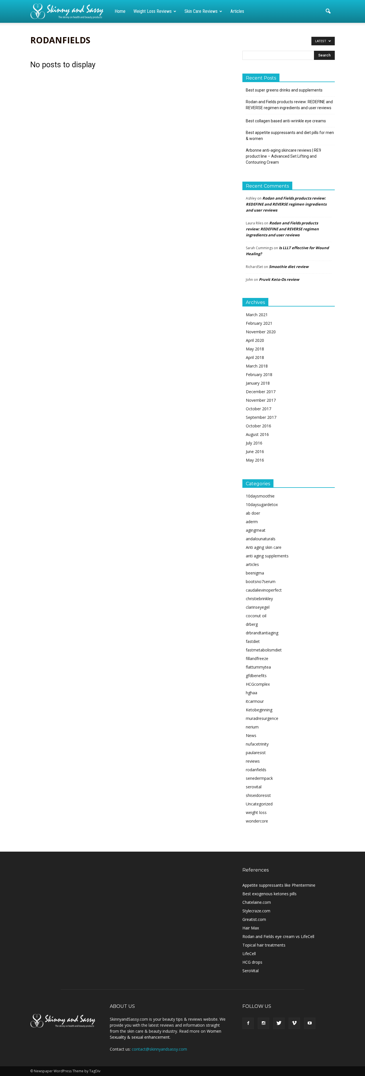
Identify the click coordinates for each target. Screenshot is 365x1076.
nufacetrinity (257, 744)
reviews (253, 761)
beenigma (255, 573)
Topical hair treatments (263, 945)
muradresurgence (262, 718)
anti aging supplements (267, 556)
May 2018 (255, 349)
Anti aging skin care (263, 547)
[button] (328, 11)
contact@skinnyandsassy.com (159, 1049)
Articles (237, 11)
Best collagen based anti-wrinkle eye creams (286, 121)
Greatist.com (254, 919)
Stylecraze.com (256, 910)
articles (252, 564)
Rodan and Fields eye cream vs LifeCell (278, 936)
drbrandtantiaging (262, 633)
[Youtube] (309, 1023)
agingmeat (255, 530)
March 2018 (257, 366)
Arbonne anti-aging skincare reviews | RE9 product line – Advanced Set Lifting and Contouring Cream (283, 156)
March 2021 (257, 314)
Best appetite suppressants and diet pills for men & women (290, 135)
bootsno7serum (260, 581)
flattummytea (258, 667)
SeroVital (250, 970)
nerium (252, 727)
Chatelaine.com (256, 902)
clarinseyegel (257, 607)
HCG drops (252, 962)
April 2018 (255, 357)
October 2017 (258, 408)
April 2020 (255, 340)
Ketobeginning (259, 709)
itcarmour (255, 701)
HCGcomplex (258, 684)
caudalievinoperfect (264, 590)
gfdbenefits (256, 675)
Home (120, 11)
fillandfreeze (257, 658)
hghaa (251, 692)
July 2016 (254, 443)
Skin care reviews (201, 11)
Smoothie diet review (289, 266)
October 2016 (258, 426)
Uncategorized (259, 804)
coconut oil (256, 615)
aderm (252, 521)
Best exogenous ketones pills (269, 893)
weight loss (256, 812)
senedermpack (259, 778)
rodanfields (256, 769)
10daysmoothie (260, 496)
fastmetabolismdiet (264, 650)
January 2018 (258, 383)
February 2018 (259, 374)
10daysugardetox (262, 504)
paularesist (256, 752)
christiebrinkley (259, 598)
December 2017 (260, 391)
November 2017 (261, 400)
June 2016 (255, 451)
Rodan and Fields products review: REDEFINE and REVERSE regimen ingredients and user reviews (289, 105)
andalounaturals (260, 538)
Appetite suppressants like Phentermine (278, 885)
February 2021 (259, 323)
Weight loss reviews (152, 11)
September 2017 (261, 417)
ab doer (253, 513)
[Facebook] (248, 1023)
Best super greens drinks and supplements (284, 90)
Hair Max (250, 928)
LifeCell (249, 953)
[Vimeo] (294, 1023)
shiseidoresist (258, 795)
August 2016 (257, 434)
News (251, 735)
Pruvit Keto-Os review (279, 279)
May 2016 (255, 460)
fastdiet (253, 641)
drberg (252, 624)
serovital (253, 786)
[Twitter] (279, 1023)
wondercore (257, 821)
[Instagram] (263, 1023)
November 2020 (261, 331)
